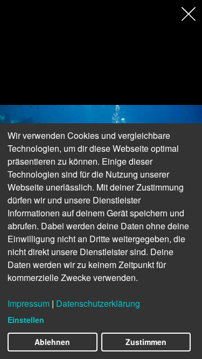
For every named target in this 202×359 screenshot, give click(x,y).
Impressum (29, 303)
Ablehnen (52, 341)
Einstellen (26, 319)
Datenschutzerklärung (98, 303)
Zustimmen (146, 341)
